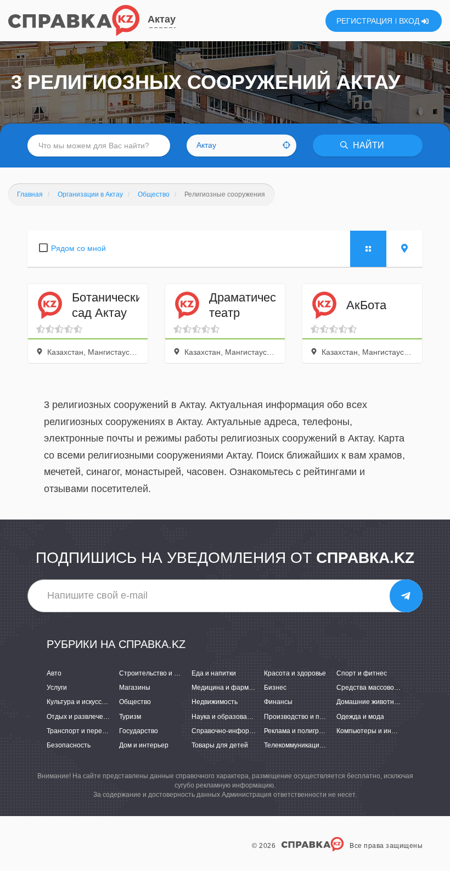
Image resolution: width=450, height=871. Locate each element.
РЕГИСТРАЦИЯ (364, 20)
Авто (54, 673)
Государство (138, 731)
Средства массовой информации (388, 687)
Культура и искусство (79, 702)
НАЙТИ (367, 145)
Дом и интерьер (143, 745)
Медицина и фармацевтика (234, 687)
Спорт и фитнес (361, 673)
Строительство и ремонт (158, 673)
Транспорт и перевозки (83, 731)
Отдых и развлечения (81, 717)
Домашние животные (369, 702)
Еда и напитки (214, 673)
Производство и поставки (304, 717)
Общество (135, 702)
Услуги (57, 687)
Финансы (278, 702)
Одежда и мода (360, 717)
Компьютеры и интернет (374, 731)
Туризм (130, 717)
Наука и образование (225, 717)
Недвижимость (215, 702)
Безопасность (69, 745)
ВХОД (410, 20)
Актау (162, 19)
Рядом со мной (78, 248)
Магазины (134, 687)
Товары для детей (220, 745)
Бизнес (275, 687)
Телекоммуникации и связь (305, 745)
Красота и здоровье (295, 673)
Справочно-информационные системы (253, 731)
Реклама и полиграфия (300, 731)
